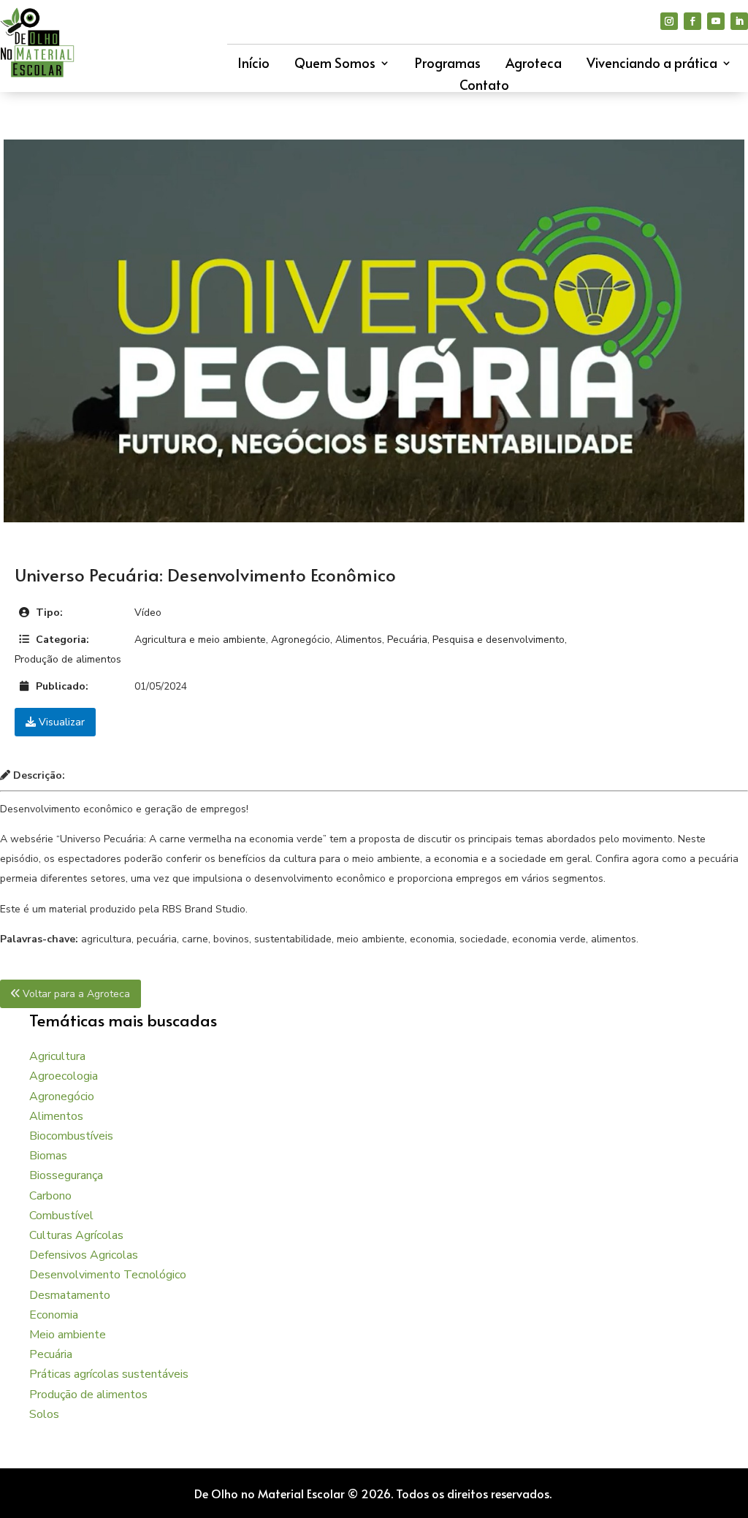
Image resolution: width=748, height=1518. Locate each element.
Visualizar (60, 722)
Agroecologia (63, 1076)
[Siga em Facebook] (692, 21)
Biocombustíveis (71, 1136)
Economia (53, 1315)
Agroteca (533, 65)
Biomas (48, 1156)
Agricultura (57, 1056)
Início (253, 65)
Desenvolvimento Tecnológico (107, 1275)
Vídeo (147, 612)
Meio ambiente (67, 1335)
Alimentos (358, 640)
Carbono (50, 1196)
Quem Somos (334, 65)
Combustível (61, 1216)
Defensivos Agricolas (83, 1255)
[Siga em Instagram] (669, 21)
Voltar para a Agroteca (75, 994)
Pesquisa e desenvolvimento (498, 640)
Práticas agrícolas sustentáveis (108, 1374)
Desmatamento (69, 1295)
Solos (44, 1414)
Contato (484, 87)
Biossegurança (66, 1175)
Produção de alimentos (68, 659)
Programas (448, 65)
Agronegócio (300, 640)
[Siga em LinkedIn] (739, 21)
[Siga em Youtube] (716, 21)
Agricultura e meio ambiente (200, 640)
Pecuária (407, 640)
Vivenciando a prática (652, 65)
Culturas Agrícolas (76, 1235)
